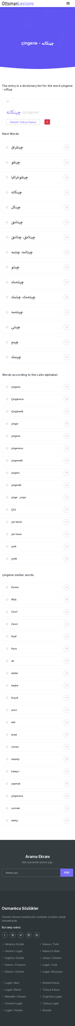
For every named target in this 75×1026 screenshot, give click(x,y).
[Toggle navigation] (68, 3)
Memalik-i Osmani (15, 996)
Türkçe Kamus (51, 989)
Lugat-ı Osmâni (13, 1010)
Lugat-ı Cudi (49, 964)
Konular (47, 1010)
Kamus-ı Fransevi (14, 964)
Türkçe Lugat (50, 1003)
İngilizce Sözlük (14, 957)
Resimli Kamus (50, 982)
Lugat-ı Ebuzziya (52, 971)
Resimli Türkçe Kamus (23, 122)
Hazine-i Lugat (13, 951)
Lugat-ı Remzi (12, 989)
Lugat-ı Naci (11, 982)
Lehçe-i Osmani (51, 957)
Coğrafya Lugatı (52, 996)
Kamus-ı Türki (50, 944)
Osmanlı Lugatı (13, 1003)
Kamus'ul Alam (51, 951)
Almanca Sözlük (14, 944)
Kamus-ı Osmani (14, 971)
